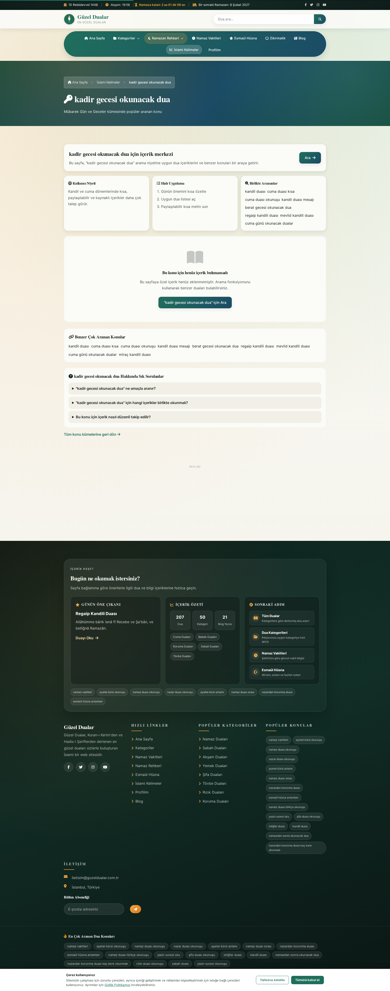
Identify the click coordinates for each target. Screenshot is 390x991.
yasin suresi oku (279, 816)
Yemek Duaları (215, 765)
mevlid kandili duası (297, 215)
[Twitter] (311, 4)
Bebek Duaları (207, 637)
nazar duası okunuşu (180, 692)
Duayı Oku (84, 638)
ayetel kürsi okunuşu (112, 692)
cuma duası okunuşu (262, 199)
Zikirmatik (278, 38)
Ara (308, 157)
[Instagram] (318, 4)
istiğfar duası (277, 826)
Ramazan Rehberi (165, 38)
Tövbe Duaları (182, 656)
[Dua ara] (320, 19)
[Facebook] (306, 4)
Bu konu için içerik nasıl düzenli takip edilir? (113, 417)
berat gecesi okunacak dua (268, 207)
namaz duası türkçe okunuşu (287, 807)
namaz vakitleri (82, 692)
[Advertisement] (195, 502)
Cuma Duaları (182, 637)
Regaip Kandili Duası (96, 613)
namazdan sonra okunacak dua (289, 835)
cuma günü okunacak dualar (269, 223)
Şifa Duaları (212, 774)
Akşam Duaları (215, 757)
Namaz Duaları (215, 739)
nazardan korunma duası (277, 692)
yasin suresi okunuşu (212, 963)
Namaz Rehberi (148, 765)
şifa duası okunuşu (308, 816)
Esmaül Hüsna (245, 38)
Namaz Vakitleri (209, 38)
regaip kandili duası (261, 215)
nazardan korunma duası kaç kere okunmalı (290, 848)
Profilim (215, 50)
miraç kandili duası (135, 354)
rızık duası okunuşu (149, 963)
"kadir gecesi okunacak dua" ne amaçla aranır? (116, 388)
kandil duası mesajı (298, 199)
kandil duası (255, 191)
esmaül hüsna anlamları (88, 701)
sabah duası (180, 963)
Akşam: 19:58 (120, 5)
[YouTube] (324, 4)
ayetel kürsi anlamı (212, 692)
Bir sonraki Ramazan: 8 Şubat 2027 (223, 5)
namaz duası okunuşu (146, 692)
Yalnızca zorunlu (272, 980)
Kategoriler (126, 38)
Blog (302, 38)
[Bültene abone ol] (135, 909)
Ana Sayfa (97, 38)
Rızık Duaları (213, 792)
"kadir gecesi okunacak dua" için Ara (195, 302)
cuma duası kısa (281, 191)
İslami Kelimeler (186, 50)
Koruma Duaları (183, 646)
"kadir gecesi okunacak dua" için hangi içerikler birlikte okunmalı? (132, 402)
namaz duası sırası (242, 692)
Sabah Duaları (210, 646)
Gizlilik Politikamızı (117, 985)
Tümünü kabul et (307, 980)
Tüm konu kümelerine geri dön (90, 434)
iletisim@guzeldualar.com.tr (95, 877)
